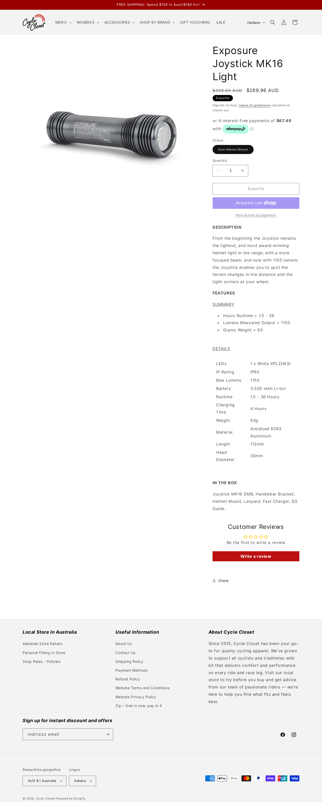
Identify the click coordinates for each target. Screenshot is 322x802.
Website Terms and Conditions (142, 688)
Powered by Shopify (71, 798)
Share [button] (223, 580)
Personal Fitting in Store (44, 652)
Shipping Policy (129, 661)
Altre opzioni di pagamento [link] (256, 215)
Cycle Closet (45, 798)
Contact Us (125, 652)
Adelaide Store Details (42, 643)
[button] (63, 22)
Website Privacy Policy (135, 697)
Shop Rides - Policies (41, 661)
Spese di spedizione (254, 105)
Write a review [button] (255, 556)
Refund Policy (127, 679)
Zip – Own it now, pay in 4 (138, 706)
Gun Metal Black (236, 150)
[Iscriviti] (107, 734)
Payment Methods (131, 670)
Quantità (220, 161)
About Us (123, 643)
